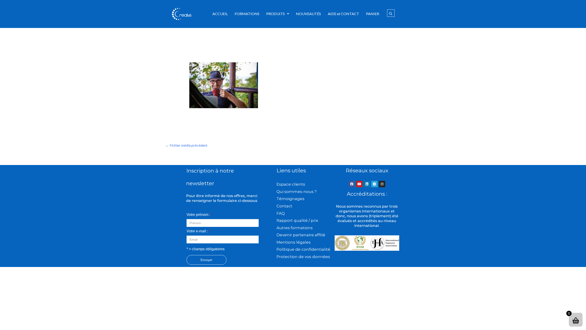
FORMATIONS (247, 13)
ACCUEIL (220, 13)
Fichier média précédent (186, 145)
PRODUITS (275, 13)
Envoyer (206, 260)
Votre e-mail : (198, 231)
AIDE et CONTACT (343, 13)
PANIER (372, 13)
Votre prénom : (199, 215)
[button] (278, 13)
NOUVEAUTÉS (308, 13)
